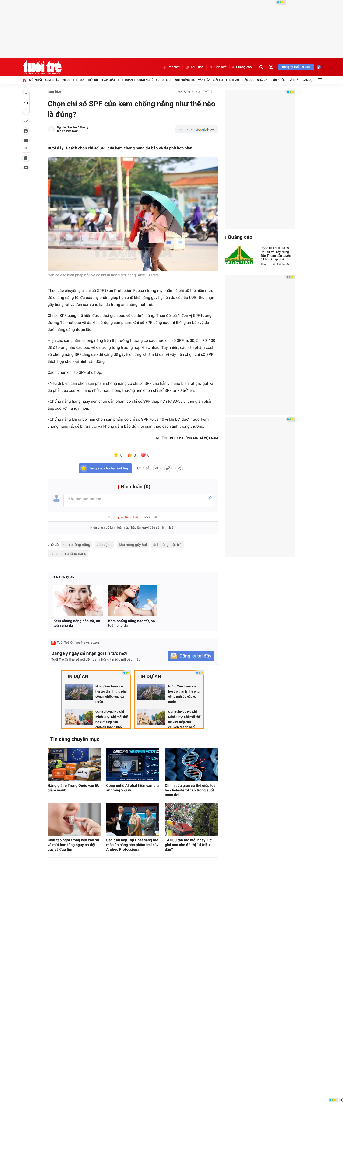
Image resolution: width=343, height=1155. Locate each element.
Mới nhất (35, 80)
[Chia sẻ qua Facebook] (157, 468)
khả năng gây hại (133, 544)
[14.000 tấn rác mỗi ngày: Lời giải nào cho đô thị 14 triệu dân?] (191, 819)
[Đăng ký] (191, 656)
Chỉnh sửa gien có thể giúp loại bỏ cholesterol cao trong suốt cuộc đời (191, 790)
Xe (157, 80)
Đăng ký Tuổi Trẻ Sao (296, 67)
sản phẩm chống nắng (67, 553)
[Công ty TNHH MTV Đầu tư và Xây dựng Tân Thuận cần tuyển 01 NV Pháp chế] (239, 255)
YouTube (197, 67)
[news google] (196, 129)
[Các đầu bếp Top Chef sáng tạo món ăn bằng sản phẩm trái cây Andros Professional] (132, 819)
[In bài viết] (26, 167)
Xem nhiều (52, 80)
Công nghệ (145, 80)
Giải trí (218, 80)
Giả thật (293, 80)
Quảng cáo (244, 67)
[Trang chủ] (24, 80)
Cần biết (220, 67)
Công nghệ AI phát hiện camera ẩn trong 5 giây (132, 787)
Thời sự (78, 80)
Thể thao (232, 80)
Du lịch (167, 80)
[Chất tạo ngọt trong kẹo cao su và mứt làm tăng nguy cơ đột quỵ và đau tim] (74, 819)
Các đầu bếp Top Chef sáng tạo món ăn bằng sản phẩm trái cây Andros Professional (132, 845)
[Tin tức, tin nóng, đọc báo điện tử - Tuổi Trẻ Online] (42, 67)
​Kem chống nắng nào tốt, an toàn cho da (76, 623)
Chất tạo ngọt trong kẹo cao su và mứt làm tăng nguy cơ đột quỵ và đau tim (73, 845)
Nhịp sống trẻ (185, 80)
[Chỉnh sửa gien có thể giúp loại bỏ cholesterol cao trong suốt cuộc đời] (191, 764)
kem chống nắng (76, 544)
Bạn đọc (309, 80)
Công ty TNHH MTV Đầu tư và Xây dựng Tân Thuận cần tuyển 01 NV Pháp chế (276, 253)
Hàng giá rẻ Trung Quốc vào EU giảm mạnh (74, 787)
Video (66, 80)
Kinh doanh (126, 80)
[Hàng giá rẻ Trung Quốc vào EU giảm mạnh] (74, 764)
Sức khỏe (278, 80)
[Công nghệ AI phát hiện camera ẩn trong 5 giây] (132, 764)
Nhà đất (263, 80)
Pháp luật (107, 80)
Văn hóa (204, 80)
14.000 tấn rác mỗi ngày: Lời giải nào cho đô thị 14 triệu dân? (189, 845)
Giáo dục (248, 80)
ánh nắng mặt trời (167, 544)
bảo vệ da (105, 544)
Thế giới (92, 80)
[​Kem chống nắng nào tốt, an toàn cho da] (78, 600)
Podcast (174, 67)
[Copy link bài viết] (168, 468)
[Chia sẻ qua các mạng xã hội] (179, 468)
